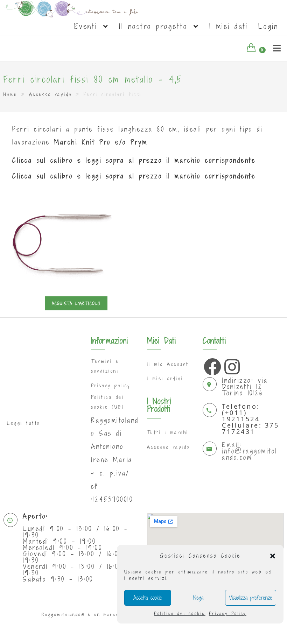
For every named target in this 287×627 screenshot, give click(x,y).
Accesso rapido (50, 94)
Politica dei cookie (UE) (107, 402)
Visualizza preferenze (250, 597)
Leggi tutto (23, 423)
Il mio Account (168, 364)
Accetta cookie (147, 597)
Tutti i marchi (168, 432)
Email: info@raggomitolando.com (249, 451)
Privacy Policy (227, 613)
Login (268, 26)
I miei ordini (165, 378)
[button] (272, 555)
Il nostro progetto (155, 26)
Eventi (88, 26)
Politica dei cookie (179, 613)
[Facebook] (211, 365)
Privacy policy (110, 385)
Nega (198, 597)
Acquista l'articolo (76, 303)
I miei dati (228, 26)
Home (10, 94)
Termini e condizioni (105, 366)
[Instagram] (231, 365)
